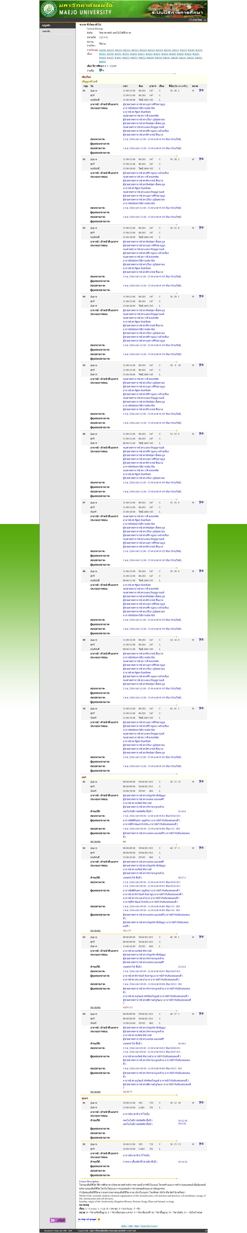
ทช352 (142, 57)
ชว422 (188, 54)
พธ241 (182, 57)
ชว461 (118, 57)
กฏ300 (102, 50)
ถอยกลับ (46, 31)
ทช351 (134, 57)
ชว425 (110, 57)
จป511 (175, 50)
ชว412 (149, 54)
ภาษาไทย (197, 20)
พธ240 (174, 57)
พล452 (198, 57)
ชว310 (198, 50)
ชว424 (102, 57)
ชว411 (141, 54)
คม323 (110, 50)
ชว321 (102, 54)
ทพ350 (158, 57)
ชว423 (195, 54)
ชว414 (164, 54)
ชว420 (172, 54)
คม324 (143, 50)
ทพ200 (150, 57)
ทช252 (125, 57)
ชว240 (191, 50)
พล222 (190, 57)
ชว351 (118, 54)
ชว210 (183, 50)
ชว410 (133, 54)
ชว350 (110, 54)
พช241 (166, 57)
